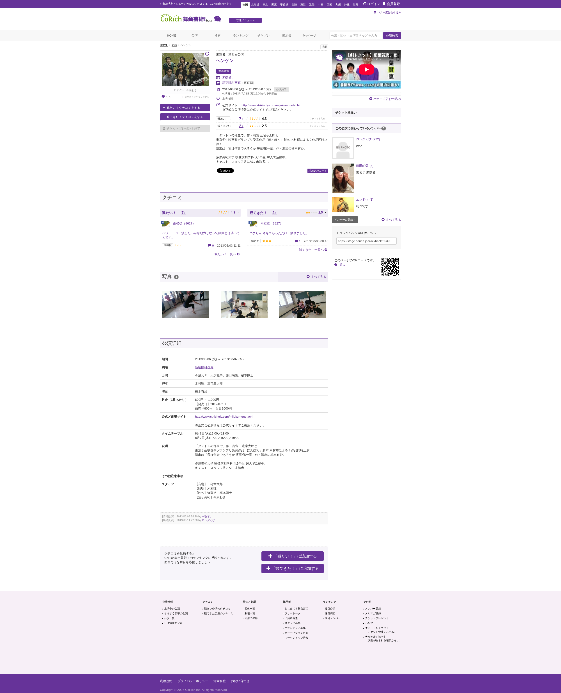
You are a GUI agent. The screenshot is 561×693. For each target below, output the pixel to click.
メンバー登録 (373, 608)
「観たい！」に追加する (295, 556)
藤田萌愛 (364, 165)
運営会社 (219, 681)
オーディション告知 (296, 632)
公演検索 (392, 35)
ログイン (373, 4)
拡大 (342, 264)
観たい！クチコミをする (183, 107)
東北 (265, 4)
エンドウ (364, 199)
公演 (195, 35)
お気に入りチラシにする (197, 97)
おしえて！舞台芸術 (296, 608)
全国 (245, 4)
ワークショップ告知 (296, 637)
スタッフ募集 (292, 623)
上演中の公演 (172, 608)
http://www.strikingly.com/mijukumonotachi (270, 105)
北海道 (255, 4)
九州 (338, 4)
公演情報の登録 (173, 623)
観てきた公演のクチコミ (218, 613)
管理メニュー (244, 20)
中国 (320, 4)
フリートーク (292, 613)
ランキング (240, 35)
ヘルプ (369, 623)
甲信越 (284, 4)
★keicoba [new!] (383, 638)
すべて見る (318, 276)
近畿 (311, 4)
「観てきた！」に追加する (295, 568)
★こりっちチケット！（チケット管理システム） (381, 629)
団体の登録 (251, 618)
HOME (171, 35)
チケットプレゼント (377, 618)
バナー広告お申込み (389, 12)
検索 (218, 35)
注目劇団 (330, 613)
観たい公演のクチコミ (217, 608)
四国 (329, 4)
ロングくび (208, 520)
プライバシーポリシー (193, 681)
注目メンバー (333, 618)
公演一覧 (169, 618)
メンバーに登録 (343, 219)
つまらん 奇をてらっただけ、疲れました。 (279, 233)
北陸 (294, 4)
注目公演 (330, 608)
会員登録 (393, 4)
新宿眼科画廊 (231, 82)
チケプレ (263, 35)
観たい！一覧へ (225, 254)
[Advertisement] (280, 660)
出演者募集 (291, 618)
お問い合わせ (240, 681)
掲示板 (286, 35)
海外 (355, 4)
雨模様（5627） (183, 223)
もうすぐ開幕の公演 (176, 613)
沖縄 (347, 4)
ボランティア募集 (295, 627)
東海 (303, 4)
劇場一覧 (250, 613)
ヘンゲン (225, 60)
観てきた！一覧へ (311, 249)
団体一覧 (250, 608)
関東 (274, 4)
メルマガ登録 (373, 613)
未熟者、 (228, 77)
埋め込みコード (318, 170)
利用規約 (166, 681)
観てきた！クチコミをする (185, 117)
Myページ (309, 35)
